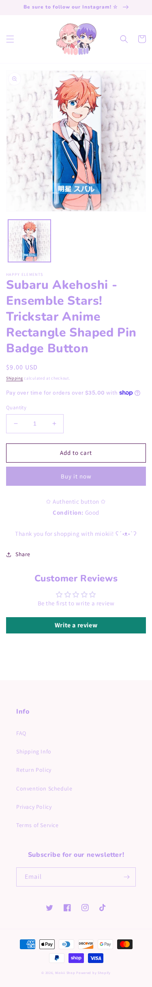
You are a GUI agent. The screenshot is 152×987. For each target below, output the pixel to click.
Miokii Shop (65, 972)
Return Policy (33, 769)
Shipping (14, 378)
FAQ (21, 733)
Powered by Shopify (93, 972)
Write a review (76, 625)
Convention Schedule (44, 788)
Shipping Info (33, 751)
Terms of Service (37, 825)
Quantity (16, 407)
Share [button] (22, 554)
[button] (10, 39)
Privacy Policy (33, 806)
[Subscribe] (126, 877)
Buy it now (76, 476)
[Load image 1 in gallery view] (29, 241)
